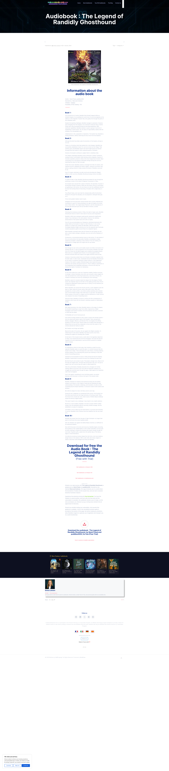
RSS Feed (84, 647)
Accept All (26, 765)
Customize (8, 765)
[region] (17, 761)
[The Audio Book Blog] (57, 3)
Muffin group (59, 657)
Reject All (17, 765)
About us (84, 638)
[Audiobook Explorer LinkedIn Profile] (80, 617)
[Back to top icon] (121, 658)
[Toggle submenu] (87, 7)
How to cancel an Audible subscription (84, 540)
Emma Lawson (56, 45)
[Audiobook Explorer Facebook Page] (76, 617)
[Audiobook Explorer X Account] (84, 617)
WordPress (82, 657)
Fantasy (73, 102)
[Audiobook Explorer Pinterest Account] (93, 617)
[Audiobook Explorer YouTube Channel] (88, 617)
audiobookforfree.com (84, 635)
